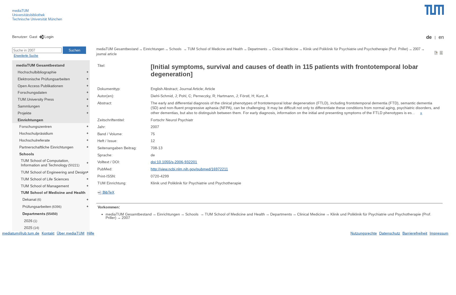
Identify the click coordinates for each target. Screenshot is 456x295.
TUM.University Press (36, 99)
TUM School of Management (45, 186)
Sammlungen (29, 106)
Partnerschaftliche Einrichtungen (46, 147)
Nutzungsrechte (363, 233)
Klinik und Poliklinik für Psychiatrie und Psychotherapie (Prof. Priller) (355, 49)
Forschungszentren (35, 126)
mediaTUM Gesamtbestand (40, 65)
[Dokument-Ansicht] (436, 52)
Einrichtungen (30, 120)
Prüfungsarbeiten (41, 206)
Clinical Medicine (285, 49)
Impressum (439, 233)
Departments (40, 214)
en (441, 37)
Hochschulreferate (34, 140)
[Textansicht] (441, 52)
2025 (31, 228)
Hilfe (90, 233)
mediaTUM (20, 11)
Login (49, 37)
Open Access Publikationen (40, 86)
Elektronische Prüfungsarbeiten (44, 79)
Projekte (24, 113)
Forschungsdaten (32, 92)
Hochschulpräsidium (36, 133)
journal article (106, 54)
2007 (416, 49)
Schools (26, 154)
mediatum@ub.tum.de (20, 233)
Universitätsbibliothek (28, 15)
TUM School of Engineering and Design (54, 172)
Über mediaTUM (70, 233)
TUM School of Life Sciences (45, 179)
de (429, 37)
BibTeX (108, 192)
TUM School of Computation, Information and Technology (50, 162)
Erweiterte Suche (26, 56)
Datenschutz (389, 233)
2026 (30, 221)
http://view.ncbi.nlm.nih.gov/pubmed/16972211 (189, 169)
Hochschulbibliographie (37, 72)
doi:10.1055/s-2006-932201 (174, 162)
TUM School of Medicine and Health (53, 192)
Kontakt (48, 233)
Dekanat (31, 199)
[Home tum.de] (434, 10)
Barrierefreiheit (414, 233)
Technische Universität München (37, 19)
